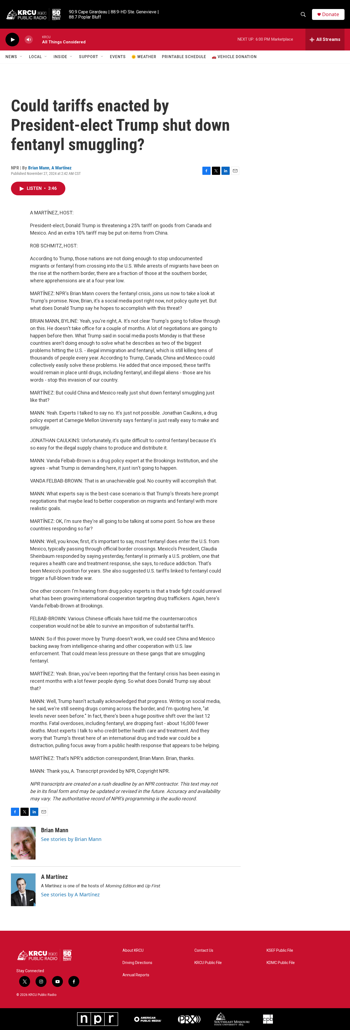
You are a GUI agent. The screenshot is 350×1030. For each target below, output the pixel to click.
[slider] (37, 39)
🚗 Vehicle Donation (234, 57)
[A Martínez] (23, 889)
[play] (12, 40)
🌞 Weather (143, 57)
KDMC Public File (281, 963)
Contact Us (203, 950)
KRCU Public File (208, 963)
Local (35, 57)
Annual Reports (135, 975)
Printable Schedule (184, 57)
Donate (330, 14)
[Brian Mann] (23, 843)
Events (118, 57)
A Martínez (61, 167)
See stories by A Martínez (70, 894)
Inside (60, 57)
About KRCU (133, 950)
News (11, 57)
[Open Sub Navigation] (21, 57)
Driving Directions (137, 963)
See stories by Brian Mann (71, 839)
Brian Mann (38, 167)
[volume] (28, 40)
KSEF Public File (280, 950)
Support (88, 57)
